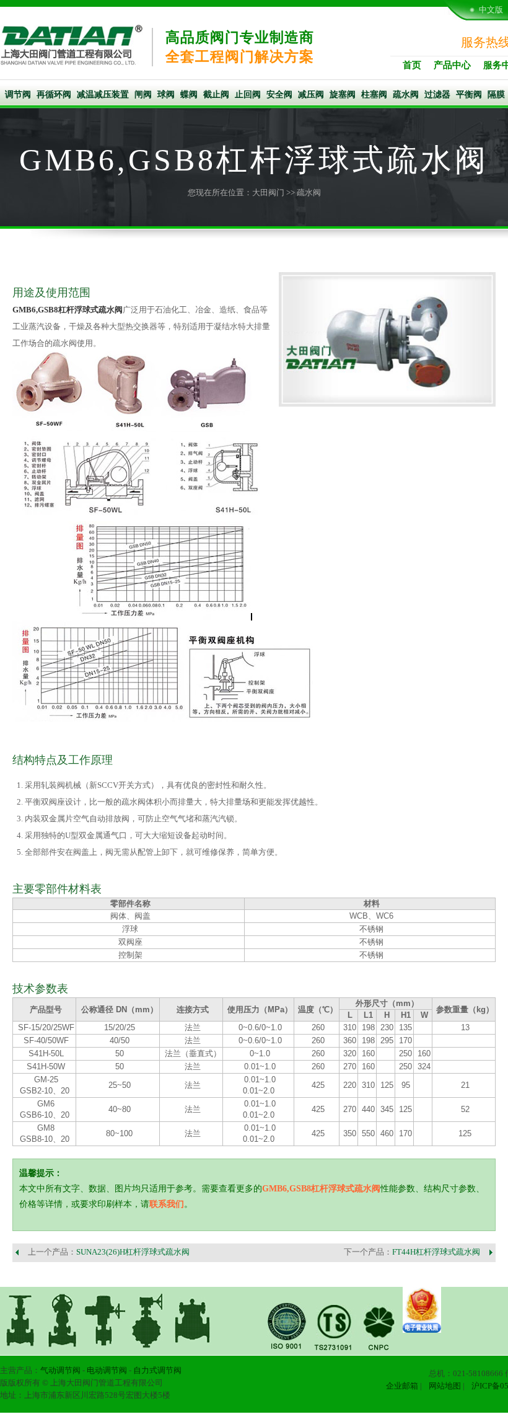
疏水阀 (406, 94)
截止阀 (216, 94)
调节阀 (18, 94)
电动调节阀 (107, 1370)
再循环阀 (54, 94)
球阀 (166, 94)
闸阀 (143, 94)
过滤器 (437, 94)
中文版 (491, 9)
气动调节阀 (60, 1370)
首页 (412, 65)
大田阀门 (268, 192)
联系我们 (166, 1204)
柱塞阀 (374, 94)
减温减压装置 (103, 94)
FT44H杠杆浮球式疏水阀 (436, 1251)
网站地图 (445, 1385)
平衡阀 (469, 94)
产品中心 (452, 65)
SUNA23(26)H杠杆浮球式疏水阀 (133, 1251)
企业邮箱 (402, 1385)
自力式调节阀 (157, 1370)
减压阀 (311, 94)
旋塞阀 (343, 94)
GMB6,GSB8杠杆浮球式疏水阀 (67, 309)
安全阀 (279, 94)
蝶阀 (189, 94)
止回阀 (248, 94)
